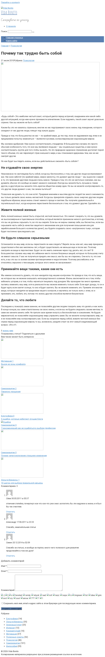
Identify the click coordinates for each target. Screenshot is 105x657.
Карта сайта (11, 41)
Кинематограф (13, 631)
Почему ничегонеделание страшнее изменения (24, 455)
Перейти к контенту (10, 2)
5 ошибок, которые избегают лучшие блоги (22, 419)
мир (11, 330)
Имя (4, 566)
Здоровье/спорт (14, 625)
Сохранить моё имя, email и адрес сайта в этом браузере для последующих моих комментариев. (50, 603)
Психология (28, 60)
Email (4, 571)
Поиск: (4, 31)
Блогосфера (12, 618)
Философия (11, 646)
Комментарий (7, 590)
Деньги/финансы (14, 622)
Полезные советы (15, 637)
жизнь (6, 330)
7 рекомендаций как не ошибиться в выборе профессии (28, 428)
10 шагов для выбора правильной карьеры (22, 483)
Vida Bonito (9, 12)
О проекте (11, 26)
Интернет (10, 628)
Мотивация (11, 634)
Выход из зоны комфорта (13, 364)
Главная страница (14, 37)
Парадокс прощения (10, 391)
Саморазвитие (13, 643)
